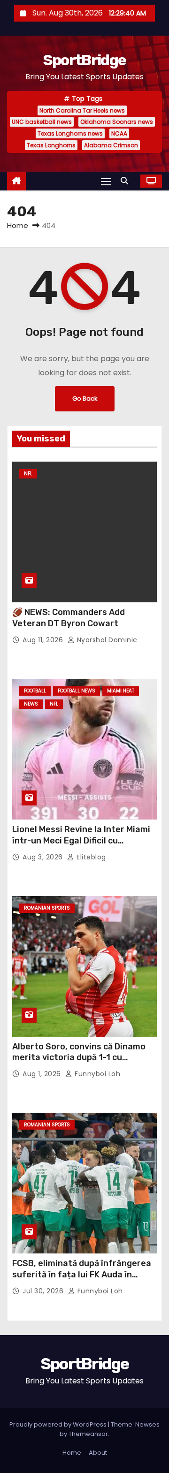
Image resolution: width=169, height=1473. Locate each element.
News (31, 703)
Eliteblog (90, 857)
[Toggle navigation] (106, 181)
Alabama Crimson (111, 145)
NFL (28, 473)
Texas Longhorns (51, 145)
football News (76, 690)
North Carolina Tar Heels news (82, 110)
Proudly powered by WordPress (58, 1424)
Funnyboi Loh (96, 1073)
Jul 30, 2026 (44, 1291)
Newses (147, 1424)
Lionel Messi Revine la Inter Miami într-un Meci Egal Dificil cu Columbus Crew (81, 840)
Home (17, 225)
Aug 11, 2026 (44, 640)
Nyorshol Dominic (106, 640)
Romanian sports (47, 907)
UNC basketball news (42, 122)
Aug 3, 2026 (44, 857)
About (98, 1452)
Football (35, 690)
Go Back (84, 398)
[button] (127, 181)
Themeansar (88, 1433)
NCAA (119, 133)
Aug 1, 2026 (43, 1073)
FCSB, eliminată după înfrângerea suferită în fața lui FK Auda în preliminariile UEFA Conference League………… (81, 1280)
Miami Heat (120, 690)
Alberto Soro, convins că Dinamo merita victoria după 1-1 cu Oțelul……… (79, 1057)
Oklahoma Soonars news (116, 122)
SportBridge (84, 60)
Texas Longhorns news (70, 133)
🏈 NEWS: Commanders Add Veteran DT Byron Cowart (68, 618)
